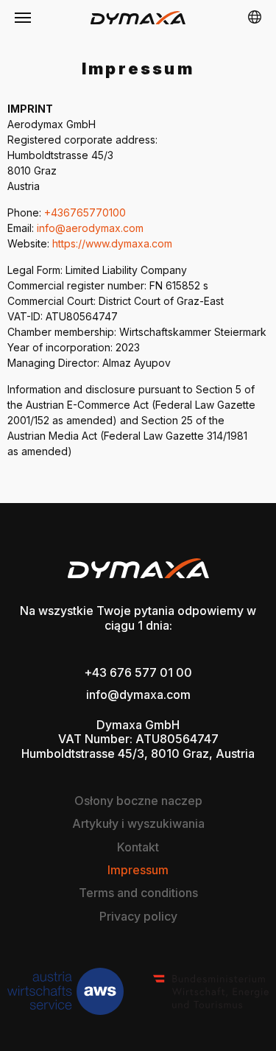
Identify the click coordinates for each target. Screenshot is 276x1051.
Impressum (138, 870)
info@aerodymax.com (90, 228)
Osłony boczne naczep (138, 801)
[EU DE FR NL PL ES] (254, 17)
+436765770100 (85, 212)
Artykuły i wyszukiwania (138, 824)
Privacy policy (138, 917)
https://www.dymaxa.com (112, 243)
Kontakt (138, 847)
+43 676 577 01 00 (138, 673)
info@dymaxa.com (138, 695)
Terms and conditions (138, 893)
